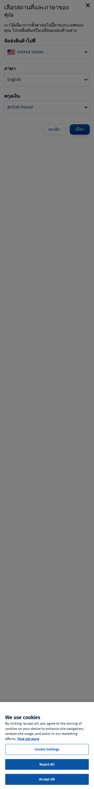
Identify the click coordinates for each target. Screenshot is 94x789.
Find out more (28, 739)
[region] (47, 745)
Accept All (47, 779)
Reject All (46, 764)
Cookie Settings (47, 749)
